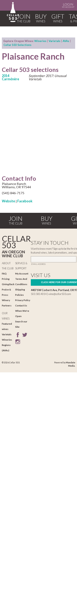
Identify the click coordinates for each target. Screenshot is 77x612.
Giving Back (8, 284)
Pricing (5, 279)
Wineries (40, 41)
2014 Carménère (10, 77)
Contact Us (21, 305)
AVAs (66, 41)
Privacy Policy (22, 300)
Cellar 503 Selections (17, 44)
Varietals (54, 41)
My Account (68, 5)
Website (8, 201)
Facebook (24, 201)
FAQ (4, 273)
